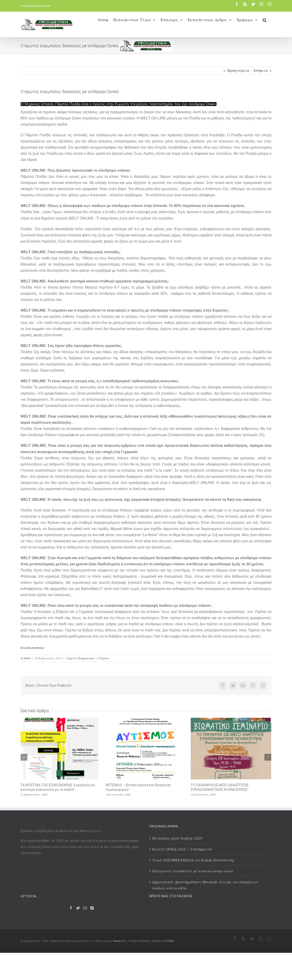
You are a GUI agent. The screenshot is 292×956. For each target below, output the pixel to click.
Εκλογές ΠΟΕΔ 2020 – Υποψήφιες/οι (218, 785)
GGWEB (169, 941)
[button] (264, 19)
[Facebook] (71, 908)
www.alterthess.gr (35, 647)
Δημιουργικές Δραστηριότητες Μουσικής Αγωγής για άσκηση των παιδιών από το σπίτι (205, 885)
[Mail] (85, 908)
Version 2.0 (119, 941)
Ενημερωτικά (86, 658)
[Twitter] (78, 908)
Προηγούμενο (238, 70)
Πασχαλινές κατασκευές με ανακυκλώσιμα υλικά (192, 871)
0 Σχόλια (104, 658)
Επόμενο (261, 70)
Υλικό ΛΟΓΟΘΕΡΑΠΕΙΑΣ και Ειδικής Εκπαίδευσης (193, 860)
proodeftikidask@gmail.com (35, 6)
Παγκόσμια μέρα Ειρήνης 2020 (177, 838)
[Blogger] (92, 908)
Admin (27, 658)
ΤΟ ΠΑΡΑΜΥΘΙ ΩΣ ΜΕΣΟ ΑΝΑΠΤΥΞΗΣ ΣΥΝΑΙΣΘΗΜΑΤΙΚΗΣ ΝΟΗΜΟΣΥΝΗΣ (135, 787)
